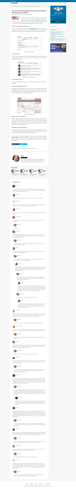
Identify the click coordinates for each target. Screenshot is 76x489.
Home (11, 6)
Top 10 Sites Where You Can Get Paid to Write (57, 34)
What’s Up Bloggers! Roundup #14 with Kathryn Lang (24, 174)
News (32, 148)
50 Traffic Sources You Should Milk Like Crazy (57, 39)
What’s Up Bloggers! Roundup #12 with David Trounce (42, 174)
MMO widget (14, 123)
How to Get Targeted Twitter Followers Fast (57, 36)
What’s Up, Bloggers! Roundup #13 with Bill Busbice (33, 174)
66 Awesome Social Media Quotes (56, 38)
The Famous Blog (15, 6)
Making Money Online (40, 19)
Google (23, 148)
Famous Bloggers (14, 3)
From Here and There (18, 148)
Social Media (35, 148)
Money (30, 148)
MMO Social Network (33, 28)
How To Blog (26, 148)
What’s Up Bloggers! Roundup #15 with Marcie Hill (15, 174)
